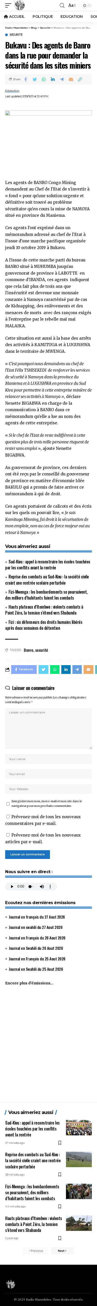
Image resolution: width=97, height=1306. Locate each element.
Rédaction (12, 91)
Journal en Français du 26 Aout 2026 (37, 938)
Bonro (28, 650)
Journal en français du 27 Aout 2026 (37, 917)
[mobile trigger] (9, 5)
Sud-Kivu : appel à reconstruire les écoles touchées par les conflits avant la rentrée (47, 565)
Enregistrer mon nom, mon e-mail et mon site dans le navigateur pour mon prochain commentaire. (47, 804)
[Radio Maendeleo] (19, 5)
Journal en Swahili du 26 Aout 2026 (36, 948)
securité (41, 650)
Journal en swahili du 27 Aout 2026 (35, 927)
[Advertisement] (48, 1046)
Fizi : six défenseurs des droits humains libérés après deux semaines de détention (43, 625)
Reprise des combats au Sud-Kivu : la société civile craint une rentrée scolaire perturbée (47, 580)
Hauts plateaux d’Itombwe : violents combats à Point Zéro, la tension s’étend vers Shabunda (44, 610)
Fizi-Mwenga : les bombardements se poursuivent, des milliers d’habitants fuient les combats (46, 595)
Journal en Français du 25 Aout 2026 (37, 958)
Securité (16, 35)
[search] (62, 6)
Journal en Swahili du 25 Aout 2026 (36, 969)
